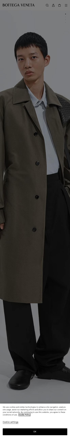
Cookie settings (10, 422)
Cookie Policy (24, 415)
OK (34, 431)
